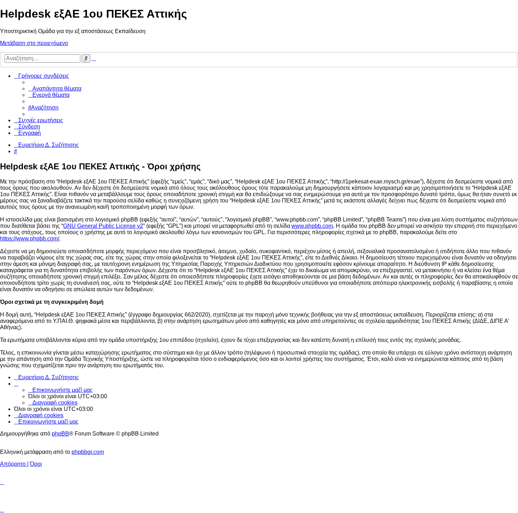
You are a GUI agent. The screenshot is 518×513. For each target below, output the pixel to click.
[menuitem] (54, 89)
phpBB (60, 434)
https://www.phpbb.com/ (29, 239)
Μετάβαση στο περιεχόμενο (34, 43)
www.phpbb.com (312, 226)
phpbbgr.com (88, 452)
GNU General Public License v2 (103, 226)
